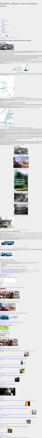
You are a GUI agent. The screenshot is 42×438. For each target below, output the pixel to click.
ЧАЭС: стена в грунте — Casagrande (5, 268)
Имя (0, 283)
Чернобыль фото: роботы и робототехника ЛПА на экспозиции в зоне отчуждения (10, 373)
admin (1, 314)
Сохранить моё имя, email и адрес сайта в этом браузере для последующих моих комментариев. (12, 287)
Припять (2, 22)
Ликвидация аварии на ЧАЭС (5, 24)
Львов (1, 336)
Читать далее (1, 351)
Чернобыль (2, 26)
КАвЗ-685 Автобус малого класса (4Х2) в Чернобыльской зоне (7, 381)
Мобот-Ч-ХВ (2, 272)
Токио (4, 336)
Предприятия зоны (4, 20)
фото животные (4, 32)
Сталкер (1, 398)
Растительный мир (4, 28)
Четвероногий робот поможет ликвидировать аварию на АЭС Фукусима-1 (10, 301)
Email (1, 284)
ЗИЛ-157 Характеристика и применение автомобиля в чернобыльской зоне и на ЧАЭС (11, 322)
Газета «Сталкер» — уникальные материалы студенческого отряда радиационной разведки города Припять (13, 423)
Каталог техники (3, 299)
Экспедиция (2, 30)
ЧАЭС (1, 434)
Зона (1, 19)
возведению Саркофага (35, 52)
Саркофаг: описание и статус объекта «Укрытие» (7, 269)
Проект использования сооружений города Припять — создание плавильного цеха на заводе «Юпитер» (12, 405)
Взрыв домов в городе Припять (4, 432)
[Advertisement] (21, 14)
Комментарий (2, 282)
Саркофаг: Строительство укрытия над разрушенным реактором (9, 270)
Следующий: (5, 274)
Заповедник (3, 29)
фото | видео (2, 31)
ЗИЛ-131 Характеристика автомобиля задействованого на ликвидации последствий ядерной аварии (12, 356)
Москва (2, 336)
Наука (2, 300)
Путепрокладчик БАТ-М (4, 271)
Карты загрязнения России (4, 331)
